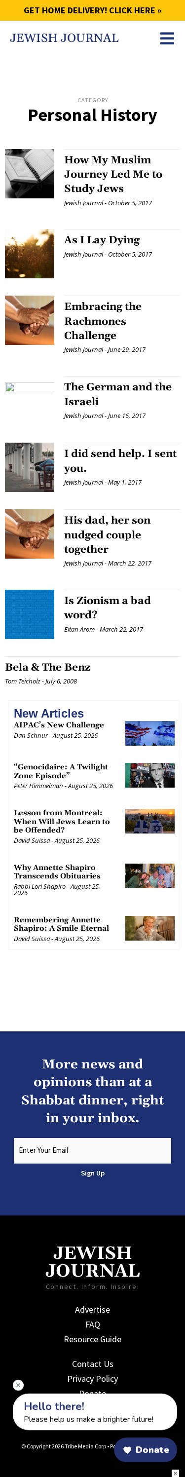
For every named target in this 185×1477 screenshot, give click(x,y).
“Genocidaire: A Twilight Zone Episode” (61, 771)
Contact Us (92, 1363)
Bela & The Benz (47, 667)
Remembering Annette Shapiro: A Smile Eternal (61, 924)
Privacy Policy (92, 1378)
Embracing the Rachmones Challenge (103, 321)
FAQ (92, 1324)
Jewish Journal (64, 38)
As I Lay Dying (102, 240)
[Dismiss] (18, 1385)
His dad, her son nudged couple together (107, 535)
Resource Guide (92, 1339)
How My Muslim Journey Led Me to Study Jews (113, 175)
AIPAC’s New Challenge (59, 725)
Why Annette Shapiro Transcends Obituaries (57, 872)
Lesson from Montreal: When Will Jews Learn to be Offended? (62, 821)
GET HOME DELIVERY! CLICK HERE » (92, 10)
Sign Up (93, 1173)
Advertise (92, 1309)
